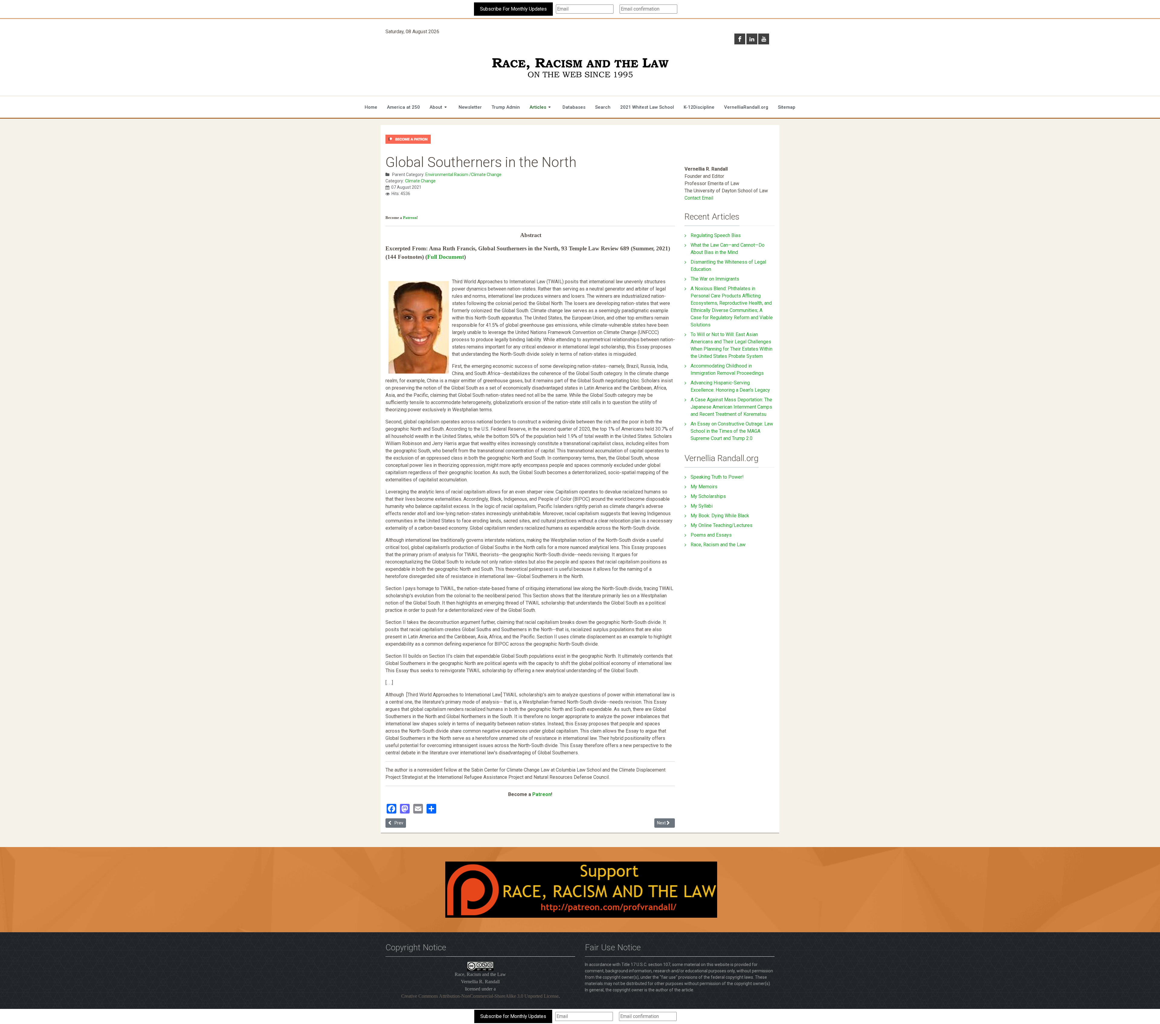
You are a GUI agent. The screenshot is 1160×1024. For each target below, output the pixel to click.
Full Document (445, 257)
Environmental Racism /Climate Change (463, 174)
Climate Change (420, 180)
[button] (439, 107)
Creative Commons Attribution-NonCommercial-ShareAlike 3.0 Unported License (480, 996)
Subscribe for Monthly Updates (513, 1016)
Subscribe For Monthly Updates (513, 9)
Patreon (410, 217)
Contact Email (699, 198)
